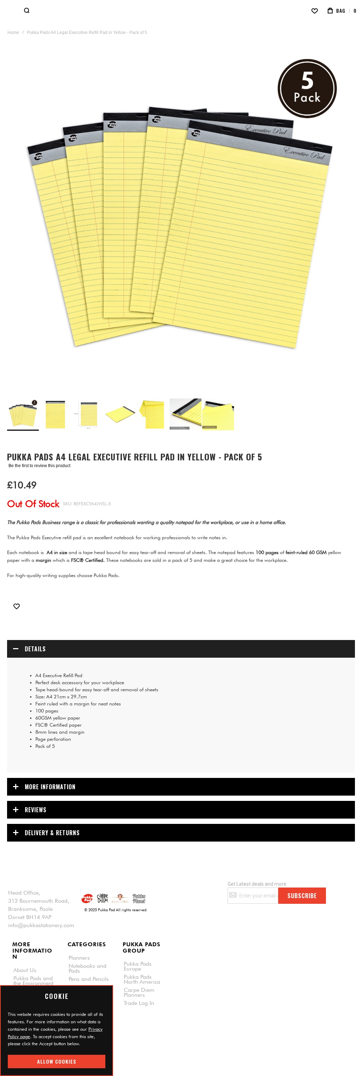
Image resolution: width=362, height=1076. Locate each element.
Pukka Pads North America (142, 979)
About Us (24, 970)
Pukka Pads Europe (138, 966)
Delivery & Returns (52, 832)
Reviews (36, 809)
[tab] (181, 649)
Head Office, (24, 893)
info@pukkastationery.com (41, 925)
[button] (56, 414)
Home (13, 32)
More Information (50, 787)
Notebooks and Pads (87, 968)
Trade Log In (139, 1003)
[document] (56, 1030)
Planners (79, 958)
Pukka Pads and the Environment (33, 981)
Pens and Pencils (89, 979)
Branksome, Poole (30, 909)
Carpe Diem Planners (139, 992)
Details (35, 649)
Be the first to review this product (39, 465)
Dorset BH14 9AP (29, 917)
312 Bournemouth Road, (38, 901)
